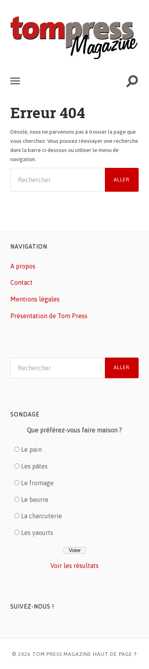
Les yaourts (37, 532)
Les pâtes (34, 466)
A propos (22, 266)
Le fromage (37, 482)
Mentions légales (35, 299)
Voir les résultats (74, 565)
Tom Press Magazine (61, 654)
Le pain (31, 449)
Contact (21, 282)
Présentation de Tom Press (48, 315)
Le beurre (34, 499)
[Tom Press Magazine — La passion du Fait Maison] (74, 38)
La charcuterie (41, 515)
